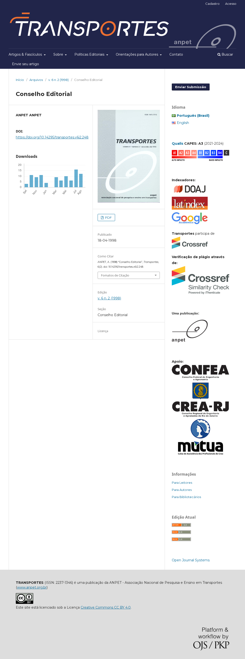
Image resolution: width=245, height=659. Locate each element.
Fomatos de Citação (115, 275)
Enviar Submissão (190, 87)
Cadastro (212, 3)
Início (20, 80)
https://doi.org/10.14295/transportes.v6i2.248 (52, 137)
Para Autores (182, 490)
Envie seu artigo (25, 64)
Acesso (230, 3)
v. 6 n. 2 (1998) (58, 80)
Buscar (227, 54)
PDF (108, 217)
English (183, 123)
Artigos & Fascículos (26, 54)
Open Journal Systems (191, 560)
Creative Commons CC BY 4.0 (106, 607)
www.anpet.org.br (32, 587)
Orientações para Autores (137, 54)
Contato (176, 54)
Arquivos (36, 80)
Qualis (177, 143)
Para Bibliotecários (186, 497)
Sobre (58, 54)
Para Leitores (182, 482)
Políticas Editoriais (89, 54)
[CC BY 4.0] (24, 603)
